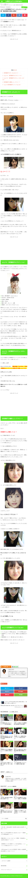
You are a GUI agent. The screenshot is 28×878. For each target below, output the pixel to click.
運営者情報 (3, 865)
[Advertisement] (14, 54)
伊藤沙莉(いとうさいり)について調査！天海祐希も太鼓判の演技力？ (13, 839)
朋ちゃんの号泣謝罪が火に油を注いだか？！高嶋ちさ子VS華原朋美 (13, 833)
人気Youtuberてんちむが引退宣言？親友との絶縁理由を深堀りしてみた (13, 850)
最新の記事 (16, 666)
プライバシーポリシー (6, 869)
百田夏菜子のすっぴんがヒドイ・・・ (12, 72)
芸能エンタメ (4, 683)
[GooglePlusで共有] (14, 15)
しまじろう (8, 776)
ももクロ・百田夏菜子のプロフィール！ (12, 75)
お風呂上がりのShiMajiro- (14, 1)
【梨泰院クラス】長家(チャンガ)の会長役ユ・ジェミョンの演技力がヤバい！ (13, 844)
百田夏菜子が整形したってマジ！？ (11, 82)
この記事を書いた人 (6, 666)
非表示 (15, 70)
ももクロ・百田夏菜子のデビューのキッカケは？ (13, 78)
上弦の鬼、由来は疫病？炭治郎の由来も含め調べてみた (13, 827)
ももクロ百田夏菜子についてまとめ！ (12, 84)
